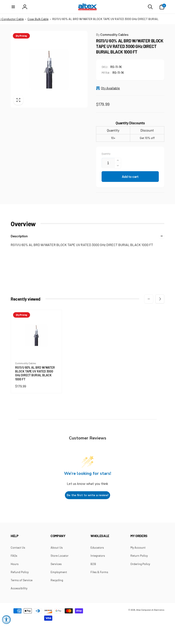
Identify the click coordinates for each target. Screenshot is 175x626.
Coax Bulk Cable (38, 19)
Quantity (106, 153)
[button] (13, 7)
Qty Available (110, 88)
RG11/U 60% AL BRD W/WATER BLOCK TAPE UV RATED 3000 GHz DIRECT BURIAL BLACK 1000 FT (35, 373)
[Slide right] (159, 298)
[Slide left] (148, 298)
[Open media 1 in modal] (49, 69)
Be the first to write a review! (87, 495)
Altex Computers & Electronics (150, 610)
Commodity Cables (112, 34)
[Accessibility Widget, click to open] (6, 619)
